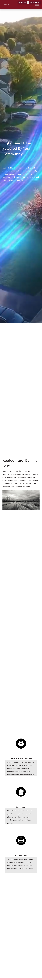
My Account (22, 2)
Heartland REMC (35, 2)
